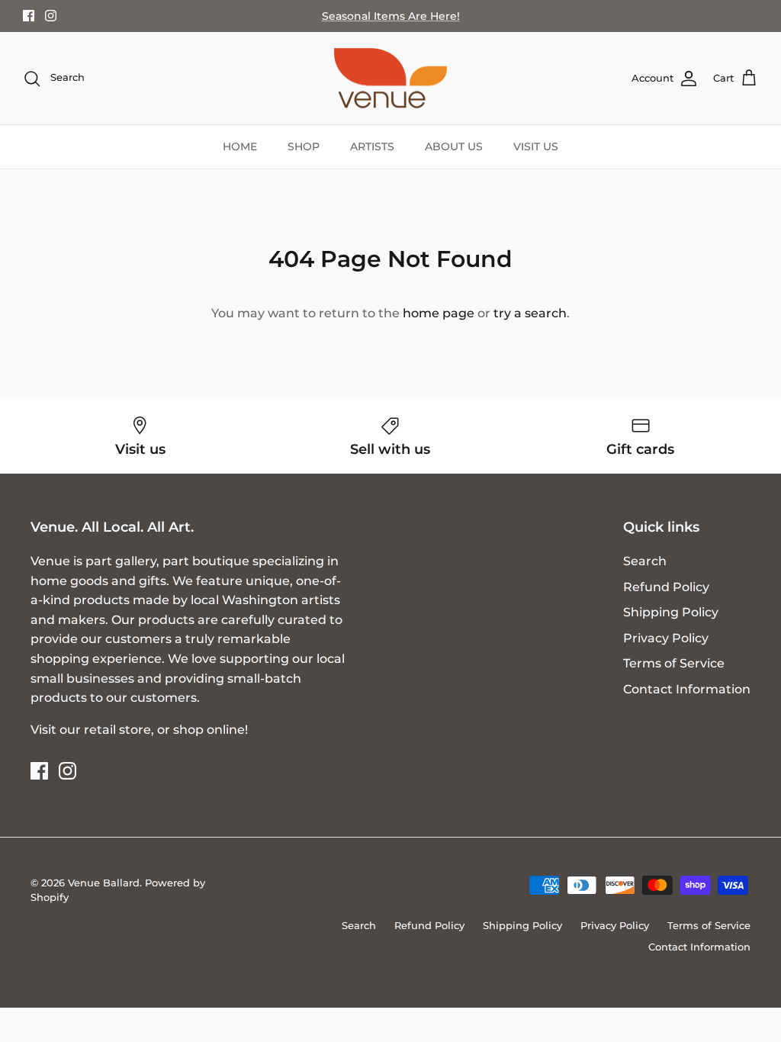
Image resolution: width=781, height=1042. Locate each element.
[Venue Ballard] (390, 78)
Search (645, 561)
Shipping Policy (670, 612)
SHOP (304, 146)
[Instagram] (50, 15)
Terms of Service (674, 663)
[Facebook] (28, 15)
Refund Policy (666, 587)
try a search (530, 313)
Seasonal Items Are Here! (391, 16)
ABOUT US (454, 146)
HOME (240, 146)
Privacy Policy (666, 638)
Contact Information (686, 689)
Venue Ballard (104, 882)
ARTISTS (372, 146)
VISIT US (535, 146)
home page (438, 313)
